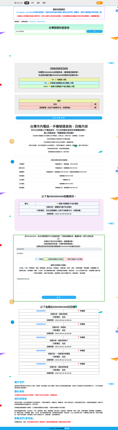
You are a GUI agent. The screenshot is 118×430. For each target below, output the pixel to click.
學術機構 (86, 268)
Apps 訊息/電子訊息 (81, 270)
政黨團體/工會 (94, 268)
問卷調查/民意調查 (61, 270)
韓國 (44, 3)
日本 (32, 3)
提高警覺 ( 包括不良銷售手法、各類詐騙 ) (66, 273)
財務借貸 (31, 268)
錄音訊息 (71, 270)
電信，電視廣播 (40, 268)
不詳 (26, 268)
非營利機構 (78, 268)
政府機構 (30, 270)
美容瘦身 (56, 268)
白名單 (40, 270)
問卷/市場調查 (38, 273)
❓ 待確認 (40, 259)
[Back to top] (115, 422)
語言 (99, 3)
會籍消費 (63, 268)
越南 (38, 3)
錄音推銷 (82, 273)
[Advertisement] (59, 47)
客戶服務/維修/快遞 (49, 270)
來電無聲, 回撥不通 (94, 270)
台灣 (26, 3)
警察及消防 (22, 270)
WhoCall (19, 3)
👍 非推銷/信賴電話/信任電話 (54, 259)
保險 (72, 268)
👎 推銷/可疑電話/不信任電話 (73, 259)
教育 (68, 268)
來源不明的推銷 (48, 273)
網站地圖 (67, 428)
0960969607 (41, 311)
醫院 (35, 270)
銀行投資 (49, 268)
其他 (21, 268)
